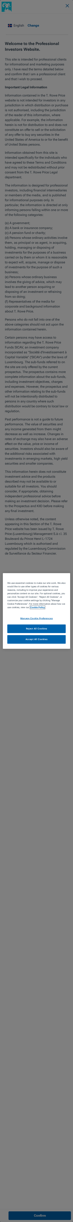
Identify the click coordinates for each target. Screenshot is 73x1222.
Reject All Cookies (36, 628)
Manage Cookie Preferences (36, 618)
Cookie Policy (37, 607)
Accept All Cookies (36, 639)
